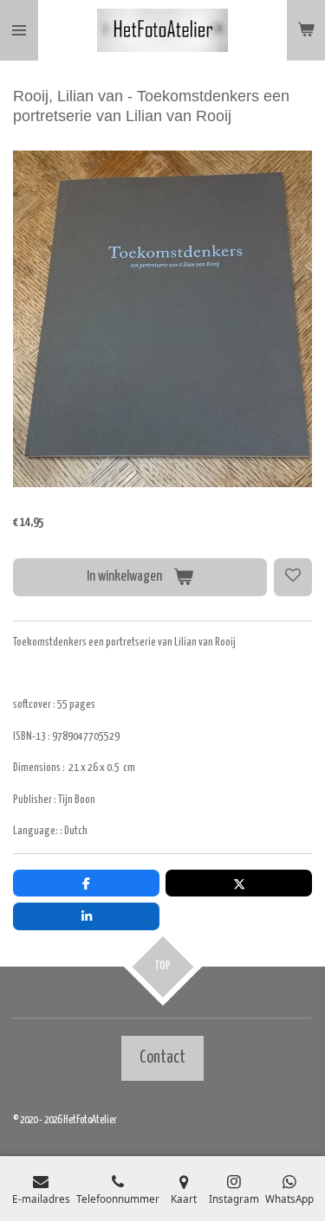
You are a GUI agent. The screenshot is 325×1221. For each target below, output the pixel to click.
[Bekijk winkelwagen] (306, 30)
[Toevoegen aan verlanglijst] (293, 577)
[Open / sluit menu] (19, 30)
